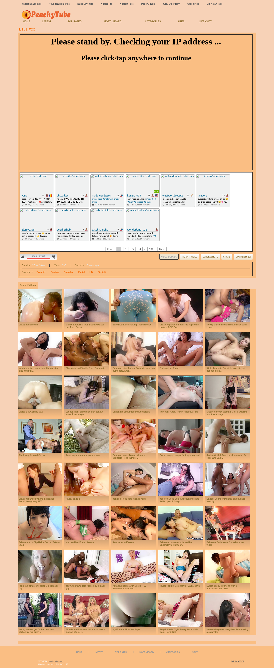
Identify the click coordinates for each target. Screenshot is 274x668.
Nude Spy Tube (85, 4)
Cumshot (68, 272)
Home (26, 21)
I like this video (23, 257)
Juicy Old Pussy (171, 4)
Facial (81, 272)
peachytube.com (55, 661)
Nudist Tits (106, 4)
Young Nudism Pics (59, 4)
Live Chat (205, 21)
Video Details (169, 257)
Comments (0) (243, 257)
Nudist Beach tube (32, 4)
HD (91, 272)
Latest (46, 21)
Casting (55, 272)
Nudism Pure (127, 4)
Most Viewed (112, 21)
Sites (181, 21)
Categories (153, 21)
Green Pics (193, 4)
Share (226, 257)
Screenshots (210, 257)
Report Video (189, 257)
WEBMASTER (237, 661)
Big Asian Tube (215, 4)
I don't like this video (54, 257)
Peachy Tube (148, 4)
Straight (102, 272)
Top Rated (74, 21)
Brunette (41, 272)
